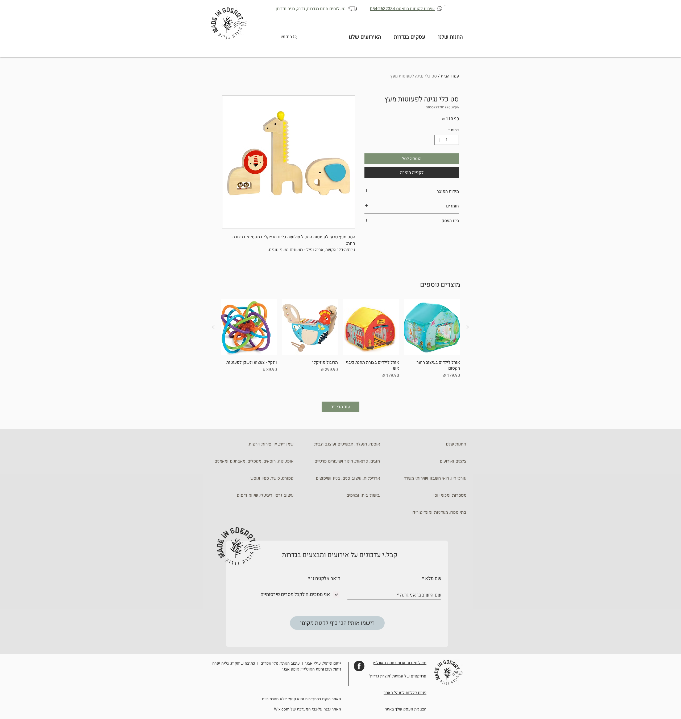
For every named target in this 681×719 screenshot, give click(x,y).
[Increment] (438, 140)
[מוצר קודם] (467, 327)
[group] (340, 346)
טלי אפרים (269, 663)
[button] (445, 5)
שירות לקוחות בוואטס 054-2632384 (402, 9)
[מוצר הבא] (213, 327)
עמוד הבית (450, 76)
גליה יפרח (220, 663)
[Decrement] (454, 140)
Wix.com (281, 709)
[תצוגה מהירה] (432, 327)
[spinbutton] (446, 140)
